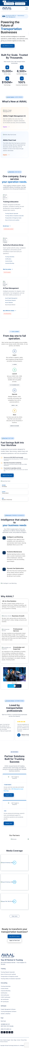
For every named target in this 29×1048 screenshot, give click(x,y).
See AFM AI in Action (8, 45)
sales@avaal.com (5, 1024)
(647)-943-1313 (5, 1026)
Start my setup (7, 269)
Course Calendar (20, 3)
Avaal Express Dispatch (10, 300)
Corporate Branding (9, 263)
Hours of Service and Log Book (12, 220)
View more (14, 916)
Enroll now (6, 226)
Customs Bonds (8, 261)
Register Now (8, 795)
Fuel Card (3, 1021)
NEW (4, 1)
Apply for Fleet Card (14, 940)
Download (11, 686)
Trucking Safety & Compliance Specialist (14, 215)
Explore (5, 126)
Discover (18, 686)
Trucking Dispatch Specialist (11, 213)
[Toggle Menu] (26, 8)
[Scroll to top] (26, 1044)
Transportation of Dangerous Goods (13, 217)
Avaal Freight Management (11, 298)
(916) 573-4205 (5, 1029)
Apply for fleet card (7, 475)
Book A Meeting (9, 3)
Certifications (8, 258)
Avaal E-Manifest (9, 302)
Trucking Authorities (9, 256)
